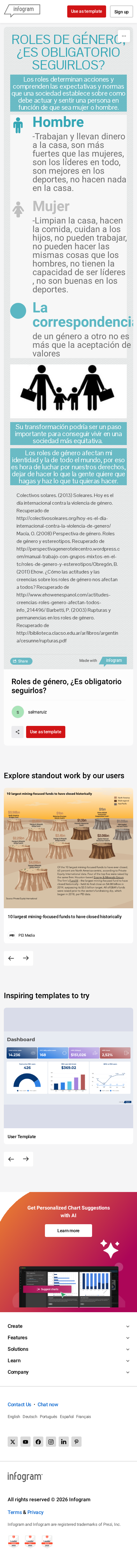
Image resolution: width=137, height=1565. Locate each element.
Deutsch (30, 1416)
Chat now (48, 1404)
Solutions (18, 1349)
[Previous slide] (11, 958)
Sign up (121, 11)
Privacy (35, 1512)
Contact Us (19, 1404)
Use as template (87, 11)
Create (15, 1326)
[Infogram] (22, 11)
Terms (15, 1512)
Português (48, 1416)
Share (23, 661)
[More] (124, 36)
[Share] (17, 732)
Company (18, 1372)
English (14, 1416)
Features (17, 1338)
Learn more (68, 1230)
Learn (14, 1360)
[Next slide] (26, 958)
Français (83, 1416)
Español (67, 1416)
